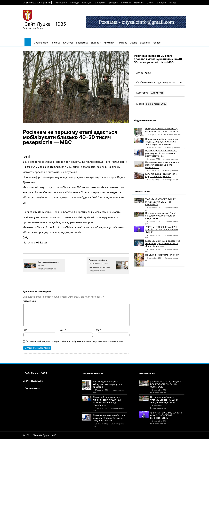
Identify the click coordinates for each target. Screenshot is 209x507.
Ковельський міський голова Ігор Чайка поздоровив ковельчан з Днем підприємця (162, 243)
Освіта (150, 2)
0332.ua (41, 242)
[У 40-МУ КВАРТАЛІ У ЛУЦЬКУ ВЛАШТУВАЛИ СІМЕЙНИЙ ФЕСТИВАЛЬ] (139, 200)
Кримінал (126, 2)
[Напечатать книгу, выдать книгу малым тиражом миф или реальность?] (139, 164)
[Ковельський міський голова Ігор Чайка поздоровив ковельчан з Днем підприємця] (139, 243)
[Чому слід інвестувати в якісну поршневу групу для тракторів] (139, 132)
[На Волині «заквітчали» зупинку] (139, 259)
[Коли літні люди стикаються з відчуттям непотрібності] (139, 175)
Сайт (98, 330)
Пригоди (74, 2)
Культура (86, 2)
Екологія (161, 2)
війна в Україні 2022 (156, 104)
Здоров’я (113, 2)
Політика (139, 2)
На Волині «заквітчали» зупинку (162, 254)
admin (148, 72)
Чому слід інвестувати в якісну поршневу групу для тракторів (161, 129)
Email (62, 330)
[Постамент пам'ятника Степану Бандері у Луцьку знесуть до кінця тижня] (139, 214)
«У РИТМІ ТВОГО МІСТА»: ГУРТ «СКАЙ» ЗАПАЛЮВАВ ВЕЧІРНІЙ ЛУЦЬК (161, 229)
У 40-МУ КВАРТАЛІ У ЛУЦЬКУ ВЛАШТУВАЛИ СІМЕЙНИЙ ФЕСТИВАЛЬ (160, 202)
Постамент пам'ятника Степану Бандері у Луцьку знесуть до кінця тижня (161, 216)
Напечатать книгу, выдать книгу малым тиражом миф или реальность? (162, 165)
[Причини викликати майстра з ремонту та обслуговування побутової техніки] (139, 152)
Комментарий (29, 301)
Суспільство (60, 2)
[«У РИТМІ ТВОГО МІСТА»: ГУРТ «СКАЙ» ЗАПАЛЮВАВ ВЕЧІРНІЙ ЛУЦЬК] (139, 229)
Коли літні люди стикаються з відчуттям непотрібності (161, 175)
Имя (26, 330)
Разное (172, 2)
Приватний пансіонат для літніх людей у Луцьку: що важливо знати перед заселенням (161, 142)
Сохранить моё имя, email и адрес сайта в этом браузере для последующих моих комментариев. (74, 341)
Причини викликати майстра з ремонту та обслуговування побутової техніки (161, 153)
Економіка (100, 2)
